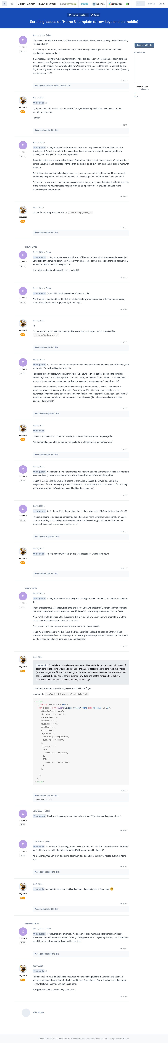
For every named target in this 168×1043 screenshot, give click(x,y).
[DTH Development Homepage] (128, 4)
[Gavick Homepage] (47, 4)
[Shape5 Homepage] (84, 4)
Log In (161, 3)
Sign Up (151, 3)
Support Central (13, 3)
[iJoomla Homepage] (98, 4)
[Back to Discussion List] (4, 3)
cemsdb (40, 103)
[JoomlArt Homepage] (26, 4)
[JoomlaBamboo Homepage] (68, 4)
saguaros (40, 147)
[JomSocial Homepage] (115, 4)
